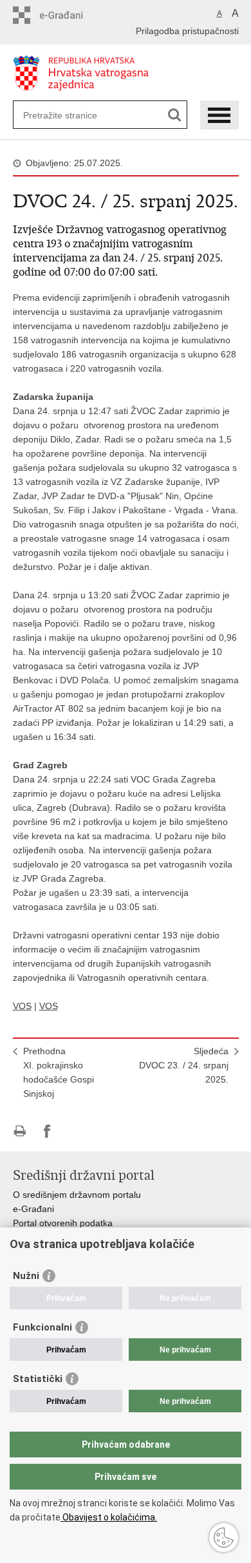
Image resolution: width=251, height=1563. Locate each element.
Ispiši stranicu (19, 1131)
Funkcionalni (42, 1327)
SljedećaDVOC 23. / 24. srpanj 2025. (183, 1065)
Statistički (37, 1379)
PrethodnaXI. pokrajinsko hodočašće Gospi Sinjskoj (58, 1072)
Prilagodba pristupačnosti (187, 31)
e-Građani (33, 1209)
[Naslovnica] (126, 73)
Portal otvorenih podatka (63, 1223)
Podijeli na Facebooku (47, 1131)
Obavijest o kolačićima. (108, 1517)
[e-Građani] (68, 15)
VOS (22, 1006)
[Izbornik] (219, 114)
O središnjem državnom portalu (77, 1194)
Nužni (26, 1276)
